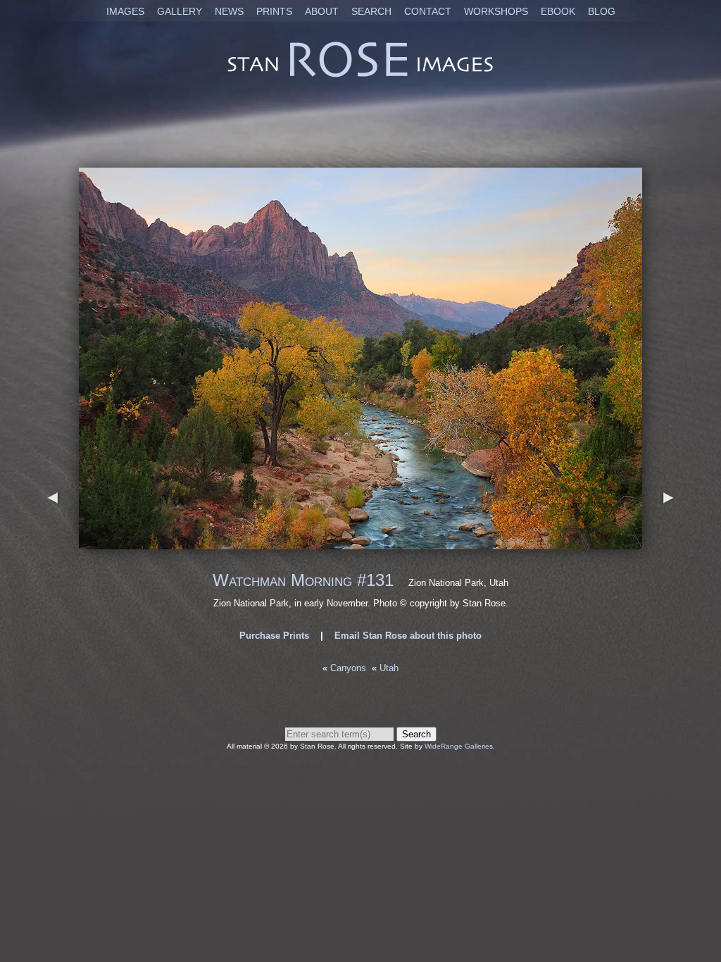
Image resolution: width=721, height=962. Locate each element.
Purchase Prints (274, 635)
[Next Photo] (360, 542)
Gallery (179, 11)
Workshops (496, 11)
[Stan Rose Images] (360, 76)
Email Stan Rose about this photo (408, 635)
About (322, 11)
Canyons (348, 668)
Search (371, 11)
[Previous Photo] (53, 542)
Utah (389, 668)
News (229, 11)
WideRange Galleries (459, 746)
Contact (427, 11)
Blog (601, 11)
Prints (274, 11)
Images (125, 11)
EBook (558, 11)
